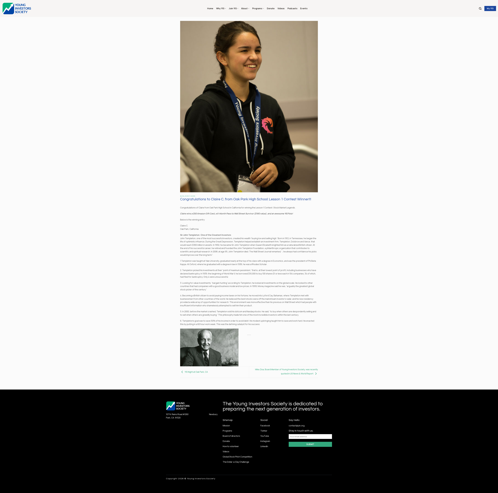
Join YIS (233, 8)
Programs (257, 8)
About (244, 8)
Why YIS (220, 8)
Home (210, 8)
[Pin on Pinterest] (284, 339)
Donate (271, 8)
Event (187, 196)
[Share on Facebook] (270, 339)
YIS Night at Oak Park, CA (196, 371)
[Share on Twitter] (275, 339)
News (193, 196)
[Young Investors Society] (17, 8)
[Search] (480, 8)
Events (303, 8)
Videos (281, 8)
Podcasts (293, 8)
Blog (182, 196)
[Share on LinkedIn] (289, 339)
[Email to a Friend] (280, 339)
